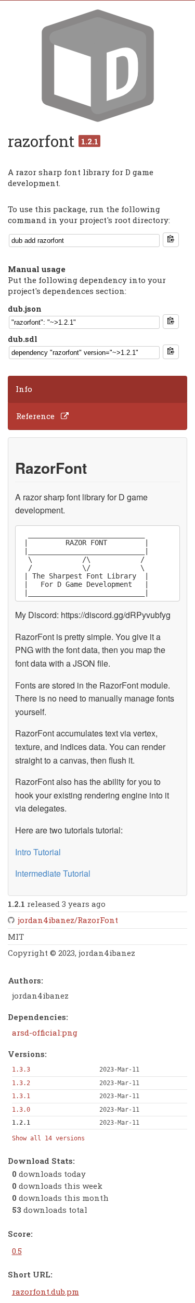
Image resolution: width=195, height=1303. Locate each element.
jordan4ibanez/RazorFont (68, 920)
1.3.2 (21, 1083)
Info (24, 389)
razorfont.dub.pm (45, 1291)
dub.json (25, 308)
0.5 (17, 1251)
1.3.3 (21, 1069)
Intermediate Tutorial (52, 873)
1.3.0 (21, 1109)
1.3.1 (21, 1096)
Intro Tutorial (38, 852)
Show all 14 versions (48, 1138)
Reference (35, 416)
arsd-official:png (44, 1032)
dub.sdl (22, 339)
